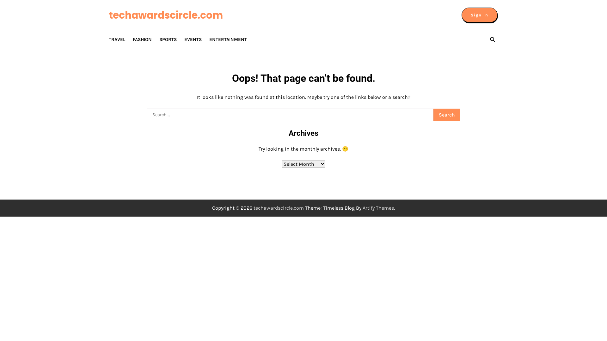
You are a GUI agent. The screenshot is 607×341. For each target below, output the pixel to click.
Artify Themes (378, 208)
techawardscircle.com (166, 15)
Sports (168, 39)
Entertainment (228, 39)
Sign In (479, 15)
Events (193, 39)
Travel (117, 39)
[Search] (492, 39)
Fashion (142, 39)
